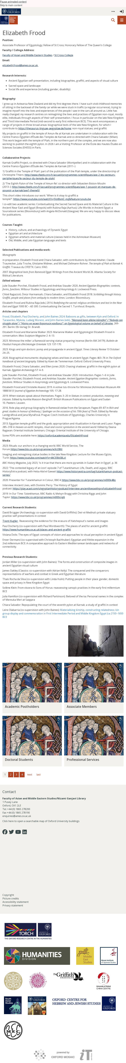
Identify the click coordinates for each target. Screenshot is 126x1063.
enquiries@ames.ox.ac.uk (17, 816)
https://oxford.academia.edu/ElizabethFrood (63, 435)
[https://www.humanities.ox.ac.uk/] (37, 956)
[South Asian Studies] (13, 1005)
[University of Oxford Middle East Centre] (13, 1030)
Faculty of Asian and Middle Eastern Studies (27, 55)
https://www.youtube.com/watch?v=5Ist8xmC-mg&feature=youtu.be (52, 199)
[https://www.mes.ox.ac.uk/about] (85, 956)
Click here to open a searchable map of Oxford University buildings (40, 821)
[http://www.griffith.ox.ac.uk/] (68, 976)
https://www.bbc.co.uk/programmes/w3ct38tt (36, 449)
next (29, 774)
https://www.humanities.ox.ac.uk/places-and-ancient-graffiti (36, 529)
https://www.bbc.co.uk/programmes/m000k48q (89, 480)
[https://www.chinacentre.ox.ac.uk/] (103, 981)
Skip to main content (11, 5)
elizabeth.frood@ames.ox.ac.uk (20, 65)
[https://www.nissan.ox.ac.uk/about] (109, 956)
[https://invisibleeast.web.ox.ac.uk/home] (13, 981)
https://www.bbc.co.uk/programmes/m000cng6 (38, 497)
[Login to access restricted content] (121, 11)
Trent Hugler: (10, 521)
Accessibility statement (15, 902)
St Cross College (63, 55)
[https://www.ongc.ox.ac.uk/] (38, 981)
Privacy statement (12, 905)
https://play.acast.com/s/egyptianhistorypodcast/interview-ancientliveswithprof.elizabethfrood (67, 488)
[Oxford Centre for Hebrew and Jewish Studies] (84, 1003)
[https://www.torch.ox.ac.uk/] (28, 930)
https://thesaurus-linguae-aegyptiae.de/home (44, 128)
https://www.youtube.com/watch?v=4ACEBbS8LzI (38, 457)
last (38, 774)
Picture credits (10, 898)
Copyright (8, 895)
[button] (113, 11)
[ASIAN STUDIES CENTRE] (37, 1005)
